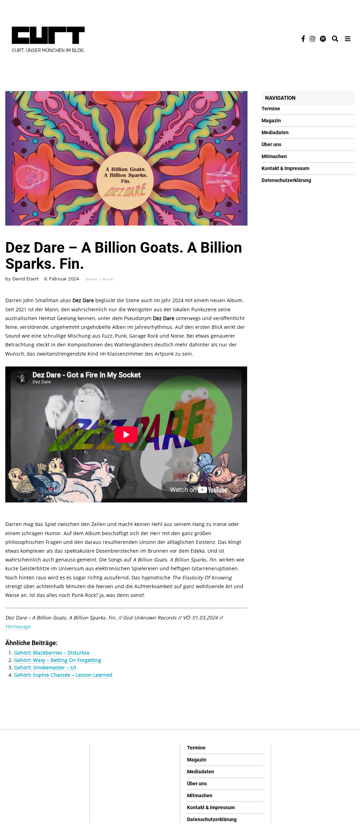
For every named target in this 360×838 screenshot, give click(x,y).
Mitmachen (274, 156)
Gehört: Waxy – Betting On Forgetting (57, 660)
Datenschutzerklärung (286, 180)
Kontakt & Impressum (285, 168)
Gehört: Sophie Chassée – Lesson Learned (63, 674)
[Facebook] (303, 38)
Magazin (271, 120)
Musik (107, 279)
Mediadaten (275, 132)
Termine (271, 108)
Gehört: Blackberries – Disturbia (51, 652)
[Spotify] (323, 38)
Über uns (271, 144)
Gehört (91, 279)
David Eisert (25, 279)
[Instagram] (312, 38)
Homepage (18, 626)
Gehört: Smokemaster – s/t (45, 667)
